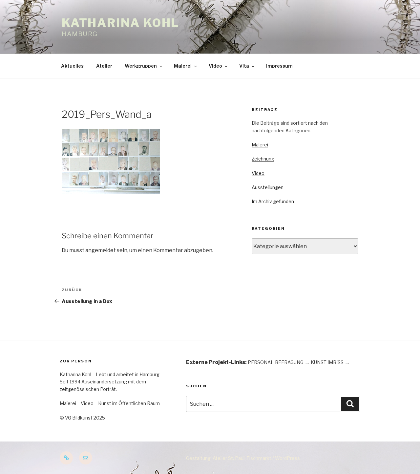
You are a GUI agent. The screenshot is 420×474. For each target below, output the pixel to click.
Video (215, 66)
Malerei (183, 66)
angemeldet (100, 250)
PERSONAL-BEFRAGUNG (276, 362)
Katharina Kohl (120, 23)
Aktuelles (72, 66)
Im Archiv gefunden (273, 201)
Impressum (279, 66)
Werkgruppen (141, 66)
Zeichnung (263, 159)
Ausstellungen (268, 187)
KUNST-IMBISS (327, 362)
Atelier (104, 66)
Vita (244, 66)
